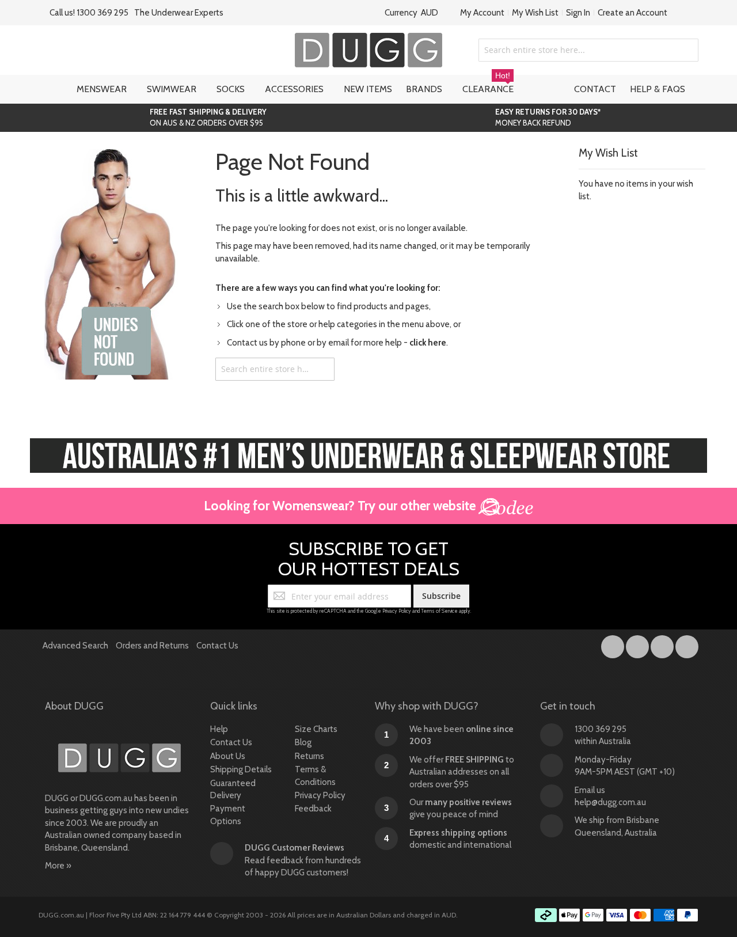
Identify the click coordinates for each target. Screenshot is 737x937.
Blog (303, 742)
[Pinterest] (686, 644)
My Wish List (535, 12)
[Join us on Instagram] (638, 644)
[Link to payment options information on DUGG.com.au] (616, 916)
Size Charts (316, 729)
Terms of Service (439, 611)
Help (219, 729)
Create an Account (632, 12)
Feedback (313, 808)
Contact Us (217, 645)
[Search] (323, 369)
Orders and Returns (152, 645)
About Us (227, 756)
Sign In (578, 12)
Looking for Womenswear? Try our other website (341, 506)
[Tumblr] (663, 644)
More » (58, 865)
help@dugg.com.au (610, 802)
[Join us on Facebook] (613, 644)
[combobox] (588, 50)
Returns (309, 756)
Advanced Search (75, 645)
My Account (482, 12)
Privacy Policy (396, 611)
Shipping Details (241, 769)
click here (427, 342)
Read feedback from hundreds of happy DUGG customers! (303, 860)
